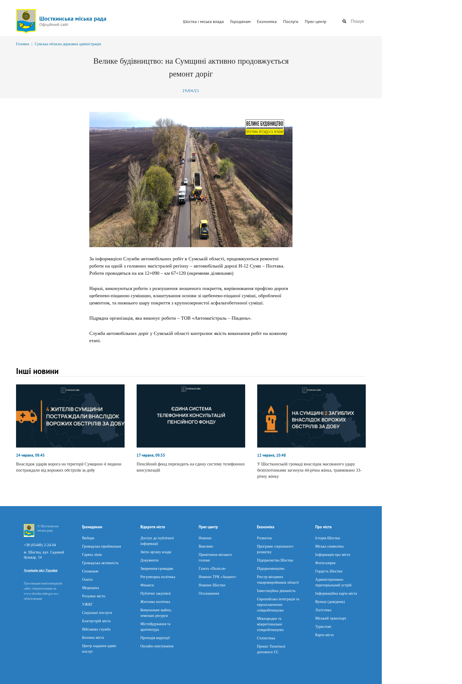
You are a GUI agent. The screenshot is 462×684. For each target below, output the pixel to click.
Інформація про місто (332, 554)
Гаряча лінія (92, 554)
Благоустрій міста (96, 620)
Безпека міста (93, 637)
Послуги (290, 21)
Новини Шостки (212, 584)
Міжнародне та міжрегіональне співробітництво (270, 624)
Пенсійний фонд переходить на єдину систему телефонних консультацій (191, 467)
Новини (205, 537)
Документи (149, 560)
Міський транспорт (330, 618)
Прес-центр (315, 21)
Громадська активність (100, 562)
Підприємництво (270, 568)
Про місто (323, 527)
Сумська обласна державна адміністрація (68, 44)
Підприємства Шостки (275, 560)
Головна (22, 44)
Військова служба (96, 629)
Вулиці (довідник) (330, 601)
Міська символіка (329, 546)
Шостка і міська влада (203, 21)
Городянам (240, 21)
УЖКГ (87, 604)
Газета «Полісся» (212, 568)
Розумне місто (93, 595)
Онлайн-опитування (156, 645)
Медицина (90, 587)
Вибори (88, 537)
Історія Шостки (327, 537)
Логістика (323, 609)
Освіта (87, 579)
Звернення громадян (156, 568)
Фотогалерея (325, 562)
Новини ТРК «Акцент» (217, 576)
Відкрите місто (152, 527)
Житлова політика (155, 601)
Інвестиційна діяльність (276, 590)
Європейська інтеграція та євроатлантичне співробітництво (278, 604)
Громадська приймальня (101, 546)
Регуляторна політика (157, 576)
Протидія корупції (155, 637)
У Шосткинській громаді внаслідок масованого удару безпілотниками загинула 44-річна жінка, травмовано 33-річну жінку (309, 470)
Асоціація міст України (40, 570)
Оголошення (209, 593)
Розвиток (264, 537)
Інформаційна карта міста (336, 593)
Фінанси (147, 584)
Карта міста (324, 634)
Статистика (266, 637)
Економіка (267, 21)
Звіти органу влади (155, 551)
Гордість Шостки (328, 571)
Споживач (90, 571)
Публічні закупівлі (155, 593)
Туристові (323, 626)
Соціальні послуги (97, 612)
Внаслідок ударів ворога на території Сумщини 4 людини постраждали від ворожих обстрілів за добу (68, 467)
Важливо (206, 546)
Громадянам (92, 527)
